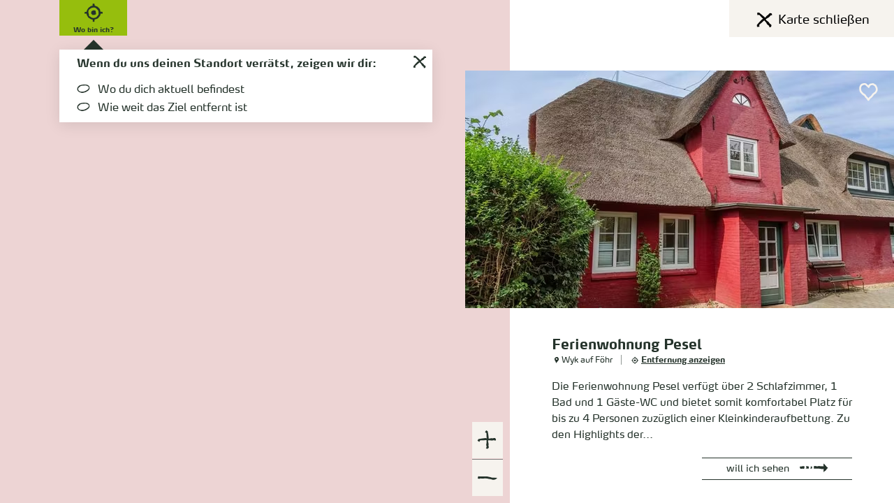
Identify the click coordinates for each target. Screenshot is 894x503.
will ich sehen (757, 469)
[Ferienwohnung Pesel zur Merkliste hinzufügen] (869, 92)
